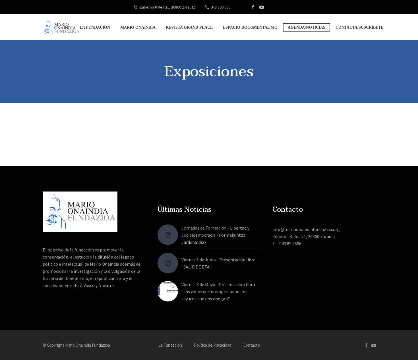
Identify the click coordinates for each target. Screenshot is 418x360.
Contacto (251, 345)
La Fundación (95, 27)
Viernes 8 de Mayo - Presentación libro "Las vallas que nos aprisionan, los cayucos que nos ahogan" (218, 291)
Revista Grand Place (189, 27)
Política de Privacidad (212, 345)
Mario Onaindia (138, 27)
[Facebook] (253, 7)
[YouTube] (261, 7)
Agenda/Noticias (306, 27)
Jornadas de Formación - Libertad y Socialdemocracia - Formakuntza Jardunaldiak (215, 235)
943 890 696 (220, 7)
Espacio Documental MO (250, 27)
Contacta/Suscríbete (359, 27)
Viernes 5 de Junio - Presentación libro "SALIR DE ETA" (218, 263)
